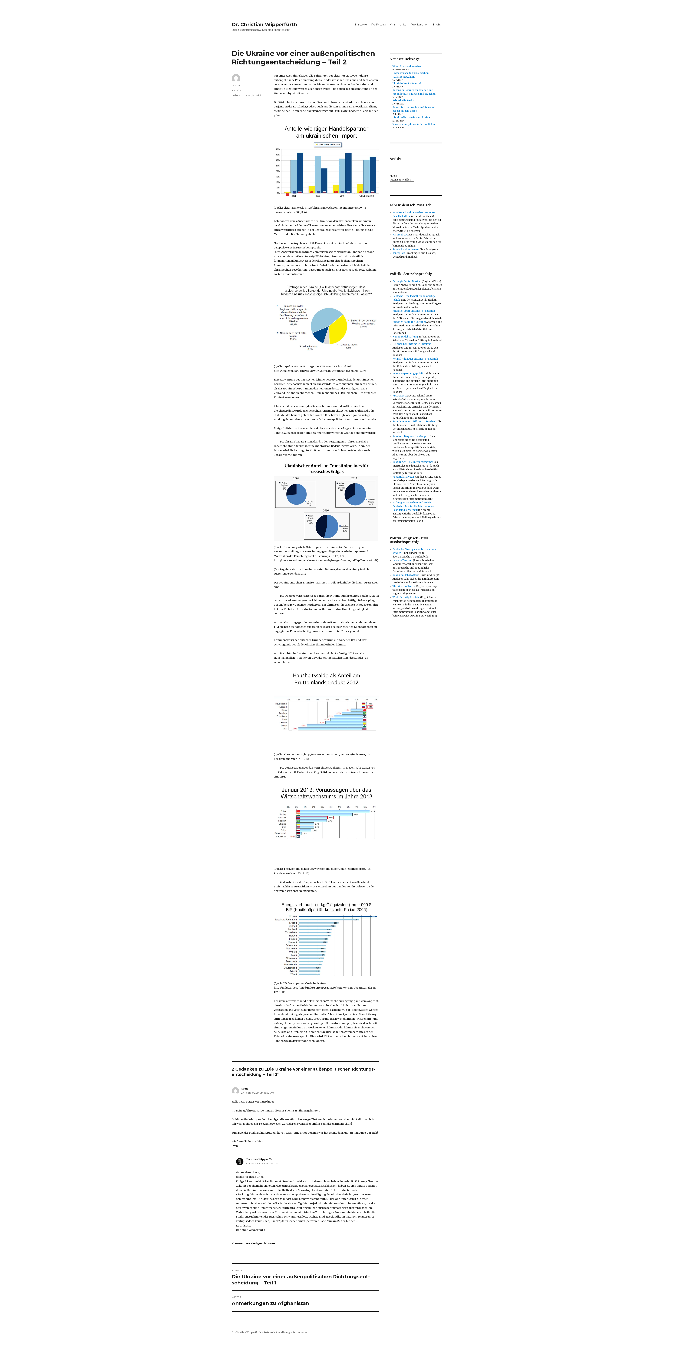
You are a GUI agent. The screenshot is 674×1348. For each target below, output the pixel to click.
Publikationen (419, 24)
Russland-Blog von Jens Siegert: (410, 436)
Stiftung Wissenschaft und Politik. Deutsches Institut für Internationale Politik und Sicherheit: (413, 506)
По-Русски (378, 24)
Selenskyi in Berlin (403, 100)
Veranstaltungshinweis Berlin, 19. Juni (413, 124)
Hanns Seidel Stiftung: (405, 336)
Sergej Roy (398, 253)
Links (402, 24)
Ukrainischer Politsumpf (406, 83)
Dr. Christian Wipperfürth (264, 24)
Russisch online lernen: (405, 249)
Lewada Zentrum (402, 560)
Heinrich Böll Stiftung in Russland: (412, 344)
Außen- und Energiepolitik (247, 95)
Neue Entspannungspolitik (407, 373)
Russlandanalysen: (403, 476)
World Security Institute (406, 597)
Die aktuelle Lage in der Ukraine (411, 117)
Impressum (300, 1332)
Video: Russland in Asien (406, 66)
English (437, 24)
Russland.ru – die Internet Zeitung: (412, 462)
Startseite (361, 24)
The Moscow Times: (404, 586)
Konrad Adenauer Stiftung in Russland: (415, 358)
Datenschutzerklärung (277, 1332)
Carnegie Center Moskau (406, 281)
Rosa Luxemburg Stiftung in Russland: (414, 421)
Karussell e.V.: (400, 234)
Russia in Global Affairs (405, 575)
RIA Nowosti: (399, 395)
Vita (392, 24)
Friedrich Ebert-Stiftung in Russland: (413, 310)
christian (236, 85)
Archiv (393, 176)
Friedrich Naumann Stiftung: (409, 321)
